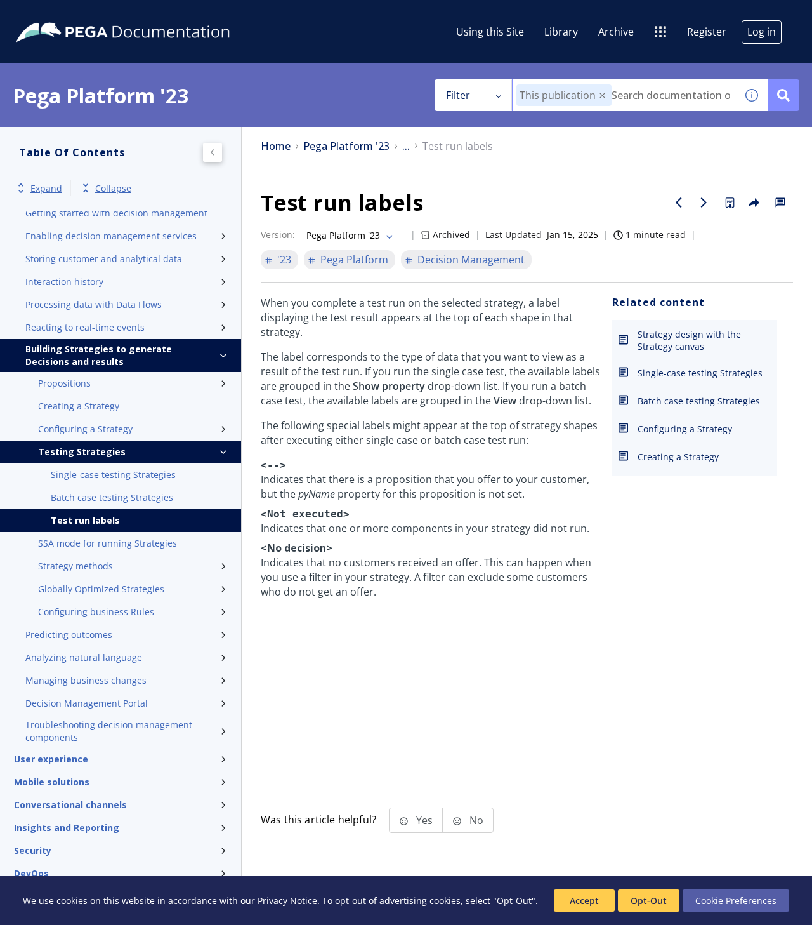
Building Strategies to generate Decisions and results (98, 355)
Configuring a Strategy (85, 429)
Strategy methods (75, 566)
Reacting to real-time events (85, 327)
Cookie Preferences (735, 901)
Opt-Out (649, 901)
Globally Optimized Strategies (101, 589)
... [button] (406, 146)
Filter (458, 95)
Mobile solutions (51, 782)
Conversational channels (70, 805)
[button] (602, 95)
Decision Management (471, 260)
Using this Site (490, 32)
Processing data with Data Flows (93, 304)
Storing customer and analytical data (103, 259)
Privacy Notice (287, 901)
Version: (278, 235)
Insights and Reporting (66, 828)
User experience (51, 759)
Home (276, 146)
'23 (284, 260)
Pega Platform (354, 260)
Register (706, 32)
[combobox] (624, 95)
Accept (584, 901)
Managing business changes (86, 680)
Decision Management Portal (86, 703)
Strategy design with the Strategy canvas (689, 340)
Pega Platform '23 (346, 146)
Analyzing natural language (83, 657)
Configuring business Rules (96, 612)
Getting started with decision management (116, 213)
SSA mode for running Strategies (107, 543)
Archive (616, 32)
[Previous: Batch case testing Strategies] (678, 202)
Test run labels (85, 520)
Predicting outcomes (68, 635)
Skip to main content (56, 15)
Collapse (113, 188)
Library (561, 32)
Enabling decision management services (111, 236)
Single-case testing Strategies (113, 475)
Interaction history (64, 282)
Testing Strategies (82, 452)
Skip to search (153, 15)
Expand (46, 188)
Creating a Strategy (78, 406)
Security (32, 850)
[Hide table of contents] (212, 152)
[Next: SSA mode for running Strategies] (704, 202)
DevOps (31, 873)
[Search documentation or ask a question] (783, 95)
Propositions (64, 383)
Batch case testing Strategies (112, 497)
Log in (761, 32)
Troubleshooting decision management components (108, 731)
